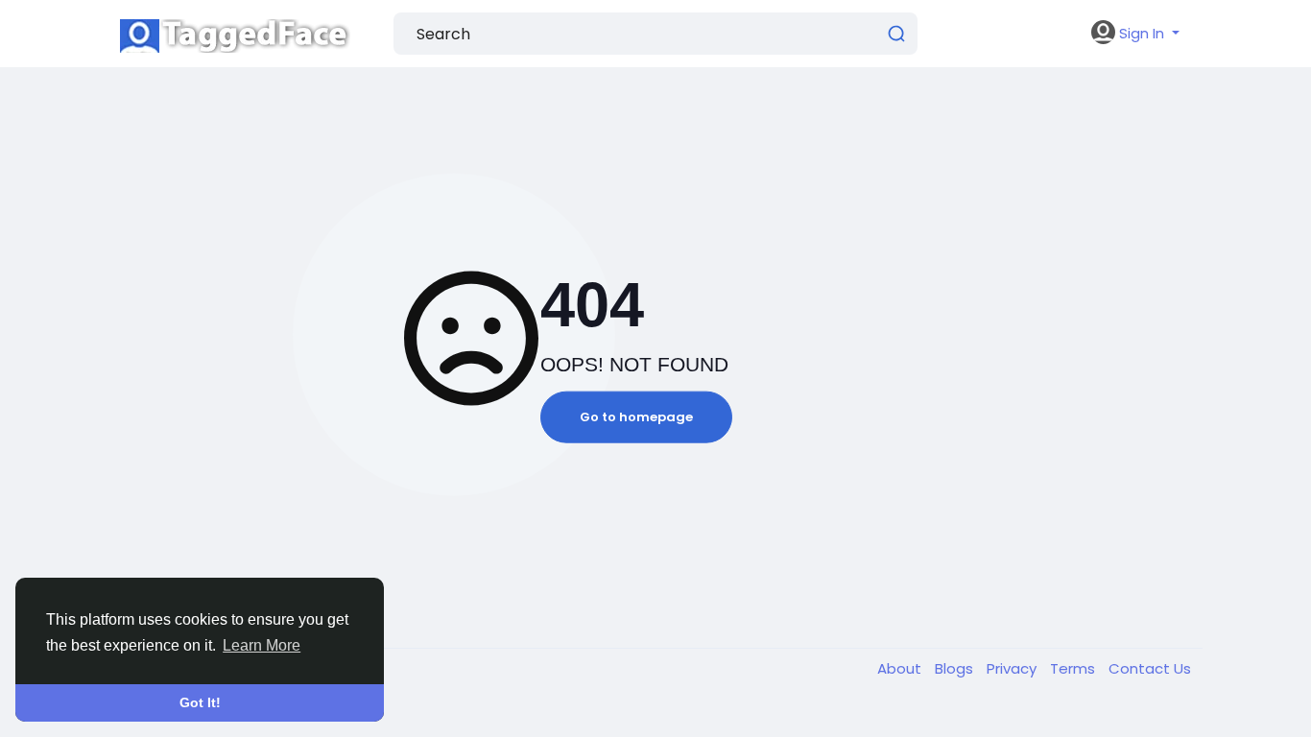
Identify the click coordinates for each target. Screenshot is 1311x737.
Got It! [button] (200, 702)
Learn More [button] (261, 645)
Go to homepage (636, 417)
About (901, 668)
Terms (1074, 668)
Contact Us (1149, 668)
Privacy (1013, 668)
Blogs (956, 668)
